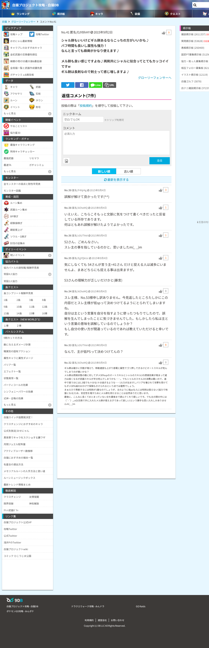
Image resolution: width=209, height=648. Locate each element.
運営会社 (102, 620)
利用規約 (89, 620)
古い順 (128, 171)
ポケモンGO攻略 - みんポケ (20, 611)
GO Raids (140, 606)
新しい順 (104, 171)
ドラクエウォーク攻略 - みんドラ (87, 606)
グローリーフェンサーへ (154, 77)
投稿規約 (86, 105)
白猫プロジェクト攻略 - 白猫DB (35, 4)
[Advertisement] (116, 446)
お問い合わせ (117, 620)
